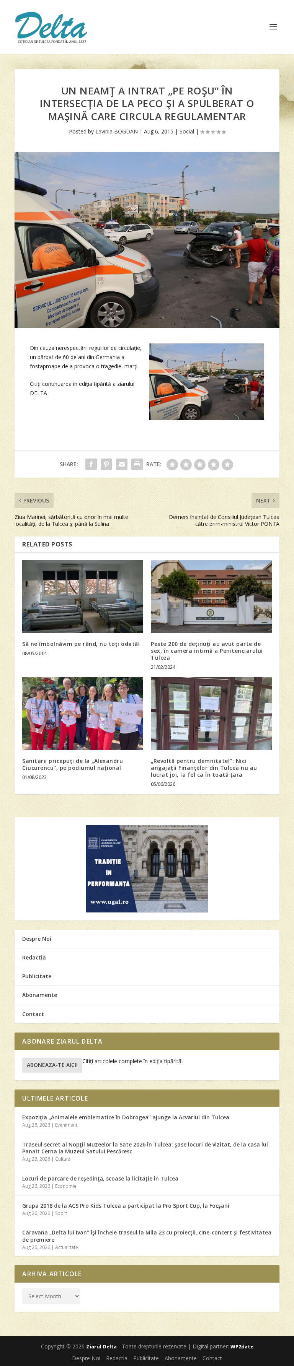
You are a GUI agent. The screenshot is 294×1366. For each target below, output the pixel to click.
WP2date (241, 1346)
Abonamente (39, 994)
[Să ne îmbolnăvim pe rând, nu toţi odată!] (82, 596)
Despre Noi (36, 938)
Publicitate (36, 976)
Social (187, 131)
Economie (66, 1186)
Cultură (63, 1159)
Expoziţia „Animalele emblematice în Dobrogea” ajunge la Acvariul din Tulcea (125, 1117)
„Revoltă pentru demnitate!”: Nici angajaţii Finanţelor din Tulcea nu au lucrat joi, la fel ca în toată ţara (204, 767)
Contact (33, 1014)
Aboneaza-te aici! (52, 1064)
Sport (61, 1213)
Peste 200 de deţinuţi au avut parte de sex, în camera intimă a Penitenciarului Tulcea (207, 650)
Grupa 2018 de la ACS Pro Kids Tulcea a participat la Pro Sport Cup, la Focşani (125, 1205)
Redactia (34, 957)
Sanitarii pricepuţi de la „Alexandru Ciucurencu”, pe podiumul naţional (72, 764)
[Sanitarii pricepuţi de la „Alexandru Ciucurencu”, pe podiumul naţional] (82, 713)
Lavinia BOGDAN (116, 131)
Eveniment (66, 1125)
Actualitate (66, 1247)
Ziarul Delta (101, 1346)
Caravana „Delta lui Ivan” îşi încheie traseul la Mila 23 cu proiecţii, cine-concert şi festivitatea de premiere (146, 1236)
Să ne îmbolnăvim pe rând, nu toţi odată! (81, 643)
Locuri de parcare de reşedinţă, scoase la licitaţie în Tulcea (100, 1178)
